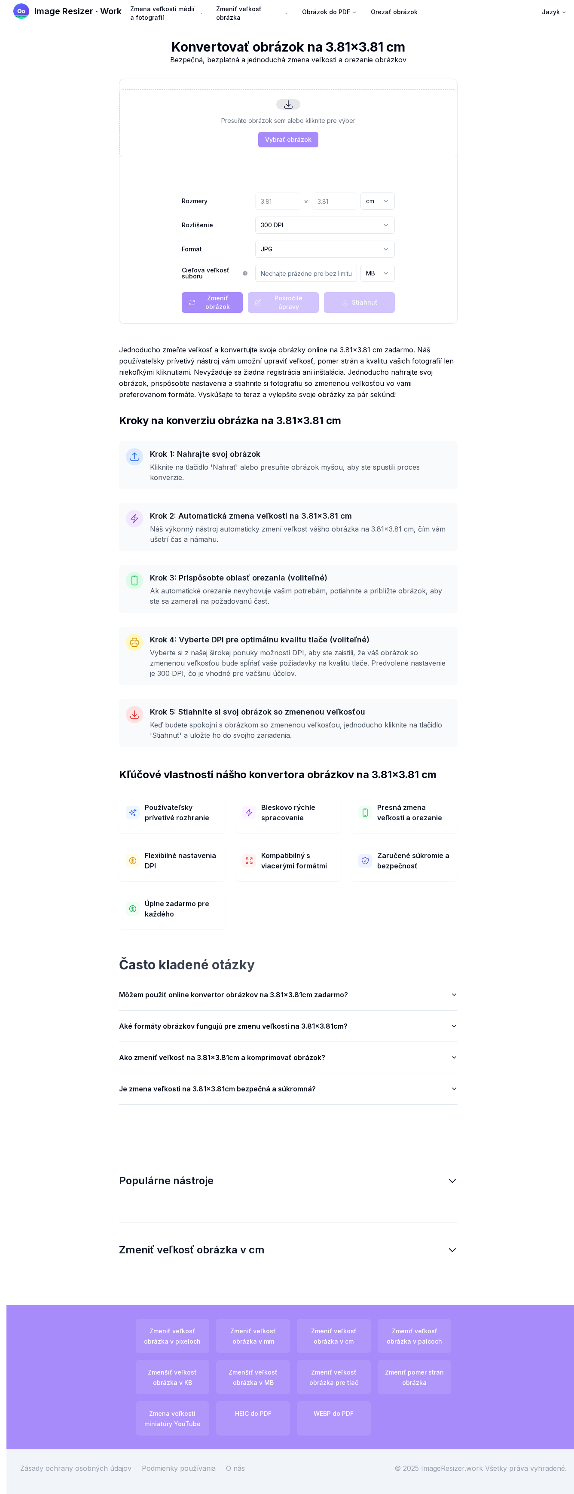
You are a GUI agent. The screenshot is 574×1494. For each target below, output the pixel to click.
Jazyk (551, 11)
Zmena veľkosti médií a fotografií (162, 13)
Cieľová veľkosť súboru (205, 273)
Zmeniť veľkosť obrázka (239, 13)
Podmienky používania (179, 1468)
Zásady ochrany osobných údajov (75, 1468)
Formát (192, 249)
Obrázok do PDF (326, 11)
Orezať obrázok (394, 11)
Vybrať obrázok (288, 139)
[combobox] (377, 201)
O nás (235, 1468)
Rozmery (195, 201)
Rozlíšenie (197, 225)
